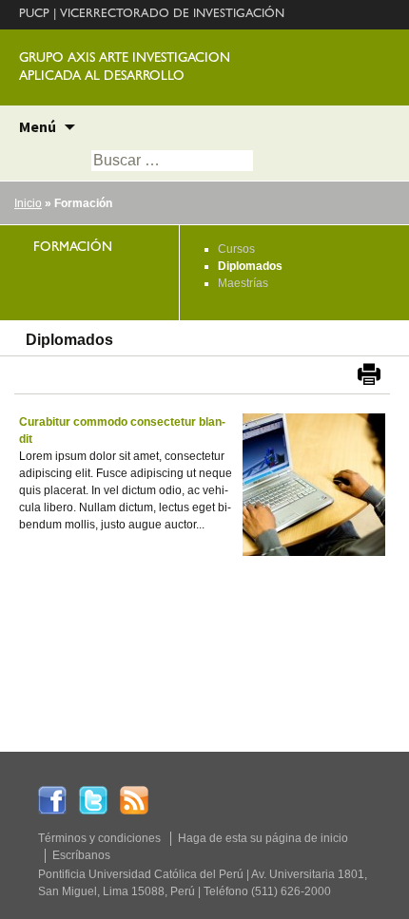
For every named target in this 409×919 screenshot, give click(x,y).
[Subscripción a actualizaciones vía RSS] (134, 799)
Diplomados (250, 266)
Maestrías (243, 283)
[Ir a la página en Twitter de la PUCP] (93, 799)
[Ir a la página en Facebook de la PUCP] (52, 799)
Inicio (28, 203)
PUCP (34, 15)
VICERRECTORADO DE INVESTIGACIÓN (172, 15)
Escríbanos (81, 855)
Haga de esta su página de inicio (263, 838)
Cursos (236, 249)
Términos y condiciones (99, 838)
